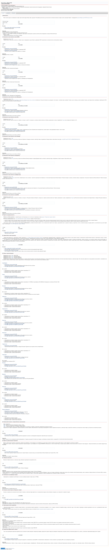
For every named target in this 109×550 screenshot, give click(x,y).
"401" (12, 256)
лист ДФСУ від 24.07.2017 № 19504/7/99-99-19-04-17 (71, 139)
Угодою (63, 120)
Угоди (13, 139)
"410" (12, 119)
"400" (12, 255)
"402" (12, 99)
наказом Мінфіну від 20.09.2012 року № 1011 (84, 17)
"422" (12, 157)
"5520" (4, 426)
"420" (12, 138)
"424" (12, 176)
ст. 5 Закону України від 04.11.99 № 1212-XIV (35, 237)
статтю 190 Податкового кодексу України (17, 223)
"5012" (4, 425)
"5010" (4, 424)
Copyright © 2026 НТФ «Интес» (9, 548)
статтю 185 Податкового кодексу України (22, 218)
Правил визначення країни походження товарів (45, 509)
